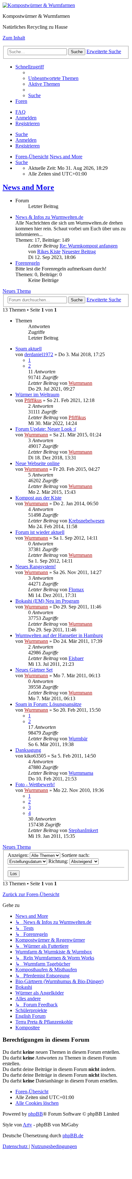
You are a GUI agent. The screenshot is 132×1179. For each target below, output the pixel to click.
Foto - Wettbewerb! (35, 784)
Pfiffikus (33, 400)
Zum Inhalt (14, 37)
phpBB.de (72, 1135)
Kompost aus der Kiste (38, 497)
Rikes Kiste (49, 251)
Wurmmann (80, 383)
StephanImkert (83, 830)
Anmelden (26, 140)
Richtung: (59, 861)
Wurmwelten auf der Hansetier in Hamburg (59, 635)
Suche (21, 134)
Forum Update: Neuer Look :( (45, 429)
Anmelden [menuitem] (26, 117)
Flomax (76, 589)
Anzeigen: (19, 855)
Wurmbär (78, 738)
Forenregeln (27, 263)
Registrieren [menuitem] (27, 123)
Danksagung (28, 750)
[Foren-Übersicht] (39, 5)
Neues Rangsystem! (35, 566)
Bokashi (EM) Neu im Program (47, 601)
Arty (27, 1124)
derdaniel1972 (38, 354)
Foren (21, 101)
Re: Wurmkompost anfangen (89, 245)
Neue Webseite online (37, 463)
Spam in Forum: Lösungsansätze (48, 704)
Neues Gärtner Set (34, 669)
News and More (28, 187)
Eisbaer (76, 658)
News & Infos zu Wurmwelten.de (49, 217)
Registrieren (27, 145)
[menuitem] (53, 78)
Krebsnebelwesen (86, 520)
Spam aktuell (28, 348)
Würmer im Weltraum (37, 394)
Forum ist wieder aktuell (39, 532)
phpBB (35, 1114)
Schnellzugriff (29, 66)
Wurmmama (81, 773)
